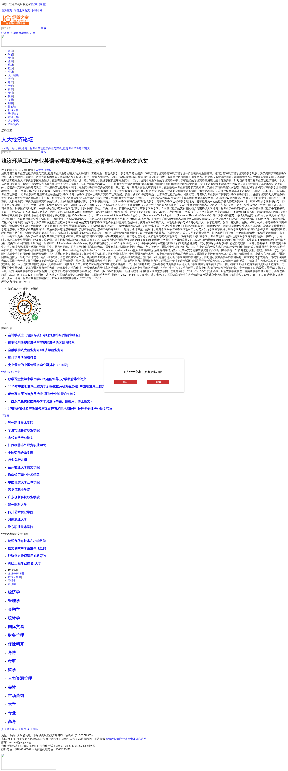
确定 (125, 382)
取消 (158, 382)
